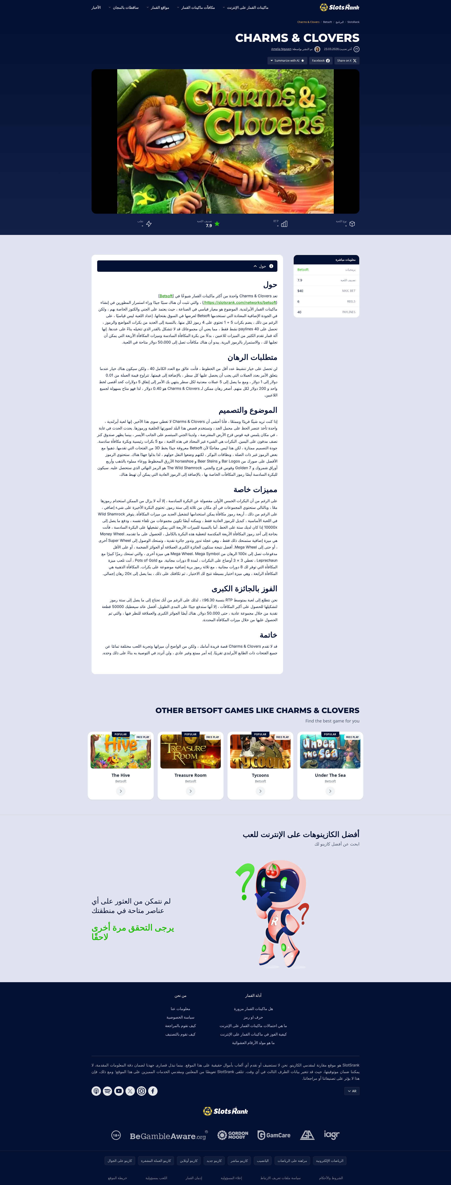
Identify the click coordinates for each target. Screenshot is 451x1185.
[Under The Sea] (330, 766)
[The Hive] (121, 766)
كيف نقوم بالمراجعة (180, 1025)
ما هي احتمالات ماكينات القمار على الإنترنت (253, 1025)
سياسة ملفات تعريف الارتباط (280, 1178)
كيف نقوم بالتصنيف (180, 1034)
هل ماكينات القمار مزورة (253, 1008)
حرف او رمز (253, 1017)
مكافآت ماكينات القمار (198, 7)
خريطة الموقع (117, 1178)
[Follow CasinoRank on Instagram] (141, 1091)
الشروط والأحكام (331, 1178)
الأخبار (96, 7)
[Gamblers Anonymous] (307, 1135)
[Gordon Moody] (232, 1135)
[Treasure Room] (191, 766)
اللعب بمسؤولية (156, 1178)
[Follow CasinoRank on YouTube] (119, 1091)
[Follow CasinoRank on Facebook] (153, 1091)
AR (354, 1091)
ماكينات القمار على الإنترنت (247, 7)
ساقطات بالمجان (126, 7)
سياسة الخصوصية (180, 1017)
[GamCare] (274, 1135)
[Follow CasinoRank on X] (130, 1091)
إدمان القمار (194, 1178)
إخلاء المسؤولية (231, 1178)
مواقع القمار (160, 7)
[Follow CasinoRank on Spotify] (107, 1091)
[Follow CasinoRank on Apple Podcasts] (96, 1091)
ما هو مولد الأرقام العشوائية (253, 1042)
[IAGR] (332, 1135)
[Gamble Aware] (169, 1135)
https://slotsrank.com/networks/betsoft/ (240, 302)
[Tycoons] (260, 766)
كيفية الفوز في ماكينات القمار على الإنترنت (253, 1034)
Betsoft (303, 269)
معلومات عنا (180, 1008)
